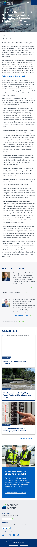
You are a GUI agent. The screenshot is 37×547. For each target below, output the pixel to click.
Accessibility (24, 545)
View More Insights (26, 438)
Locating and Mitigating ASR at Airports (15, 362)
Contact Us (6, 519)
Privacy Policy (13, 545)
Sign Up (5, 528)
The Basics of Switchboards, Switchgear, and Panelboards (15, 429)
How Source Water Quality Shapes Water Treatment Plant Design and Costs (17, 395)
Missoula (17, 292)
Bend (15, 321)
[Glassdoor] (18, 535)
